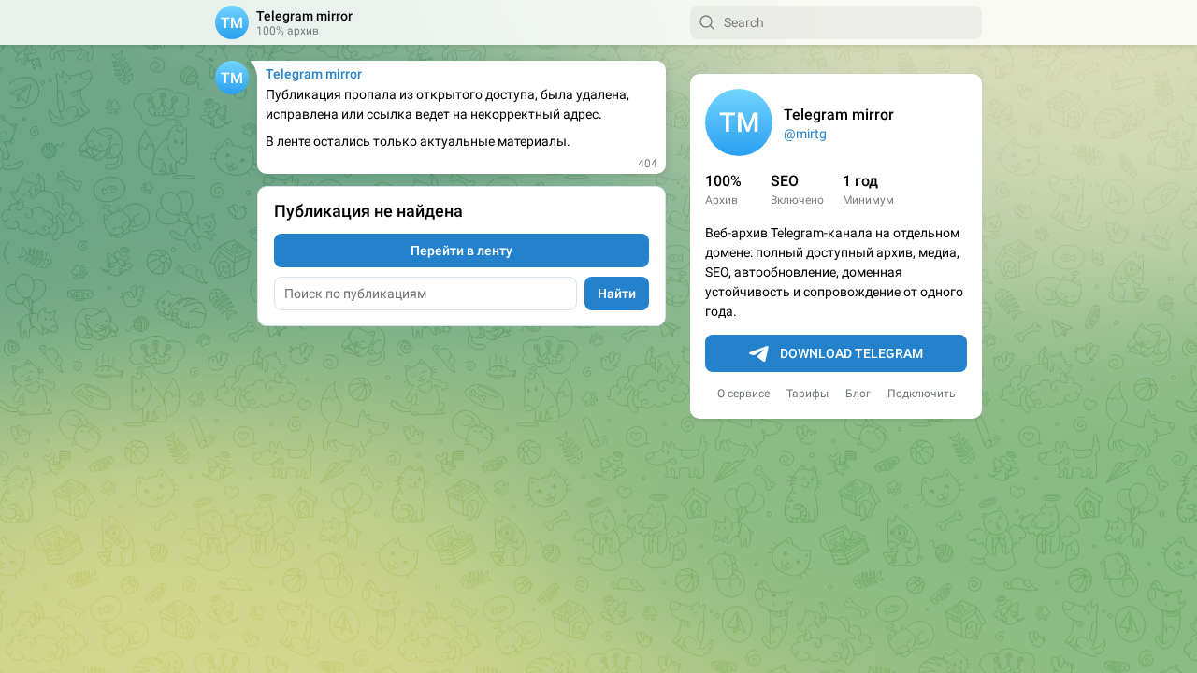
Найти (617, 293)
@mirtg (805, 133)
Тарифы (807, 393)
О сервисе (743, 393)
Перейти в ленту (461, 250)
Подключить (921, 393)
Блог (858, 393)
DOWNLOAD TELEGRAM (851, 353)
